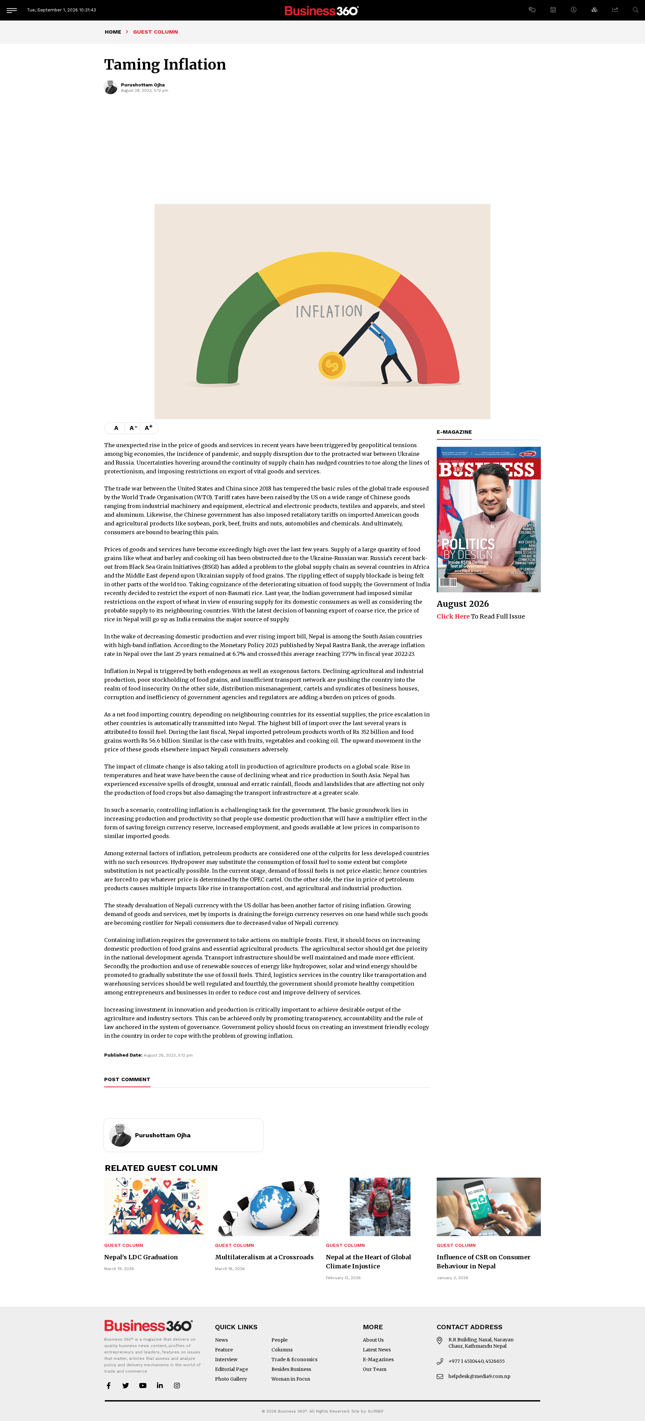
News (221, 1340)
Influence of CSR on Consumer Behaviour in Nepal (483, 1261)
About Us (373, 1340)
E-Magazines (378, 1359)
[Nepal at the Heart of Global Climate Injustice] (378, 1207)
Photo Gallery (231, 1379)
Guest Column (123, 1245)
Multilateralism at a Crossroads (264, 1257)
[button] (531, 10)
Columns (282, 1350)
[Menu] (12, 10)
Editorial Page (231, 1369)
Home (113, 32)
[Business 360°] (322, 10)
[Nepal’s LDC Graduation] (156, 1207)
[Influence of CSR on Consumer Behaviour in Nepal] (489, 1207)
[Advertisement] (322, 154)
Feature (224, 1350)
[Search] (635, 10)
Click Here (453, 616)
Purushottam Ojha (143, 84)
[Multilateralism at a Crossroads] (267, 1207)
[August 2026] (489, 519)
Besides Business (291, 1369)
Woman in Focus (290, 1379)
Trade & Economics (294, 1359)
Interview (226, 1359)
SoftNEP (376, 1411)
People (279, 1340)
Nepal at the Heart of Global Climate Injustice (368, 1261)
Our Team (374, 1369)
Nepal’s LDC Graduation (141, 1257)
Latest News (377, 1350)
